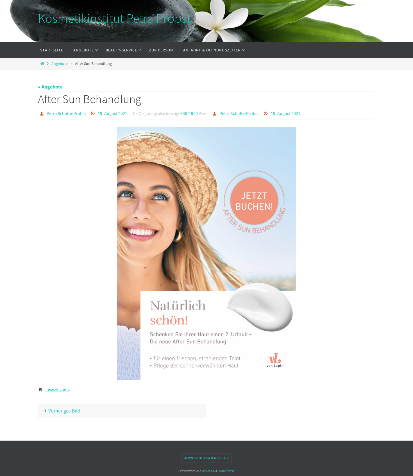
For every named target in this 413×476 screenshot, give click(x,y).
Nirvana (208, 470)
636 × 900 (189, 113)
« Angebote (50, 86)
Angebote (59, 63)
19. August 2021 (112, 113)
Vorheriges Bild (64, 410)
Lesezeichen (57, 389)
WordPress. (226, 470)
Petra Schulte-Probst (66, 113)
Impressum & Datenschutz (206, 458)
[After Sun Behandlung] (206, 253)
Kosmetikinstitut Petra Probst (114, 18)
